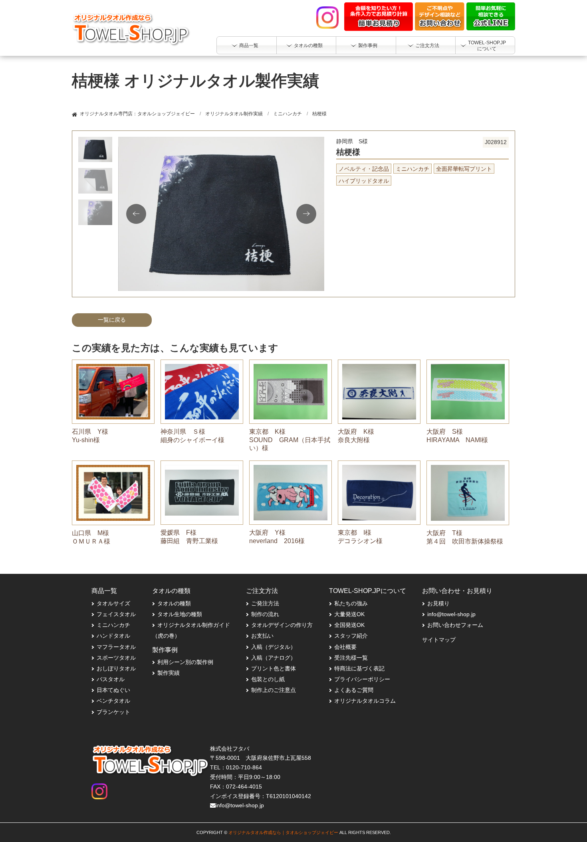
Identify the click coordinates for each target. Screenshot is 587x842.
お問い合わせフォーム (455, 625)
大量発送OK (349, 614)
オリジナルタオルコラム (365, 701)
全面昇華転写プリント (464, 169)
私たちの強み (351, 603)
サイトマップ (439, 639)
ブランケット (113, 712)
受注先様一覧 (351, 657)
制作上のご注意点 (273, 690)
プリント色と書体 (273, 668)
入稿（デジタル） (273, 647)
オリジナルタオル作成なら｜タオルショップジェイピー (283, 832)
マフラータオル (116, 647)
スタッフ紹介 (351, 635)
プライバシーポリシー (362, 679)
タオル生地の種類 (179, 614)
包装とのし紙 (268, 679)
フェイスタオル (116, 614)
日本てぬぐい (113, 690)
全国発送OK (349, 625)
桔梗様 (319, 114)
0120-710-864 (244, 767)
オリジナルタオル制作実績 (234, 114)
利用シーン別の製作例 (185, 662)
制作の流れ (265, 614)
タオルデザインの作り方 (282, 625)
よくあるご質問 (353, 690)
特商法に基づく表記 (359, 668)
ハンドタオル (113, 635)
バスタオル (111, 679)
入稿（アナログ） (273, 657)
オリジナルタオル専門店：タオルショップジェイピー (137, 114)
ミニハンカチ (287, 114)
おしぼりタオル (116, 668)
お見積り (438, 603)
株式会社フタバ (229, 748)
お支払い (262, 635)
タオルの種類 (174, 603)
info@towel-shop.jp (451, 614)
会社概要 (345, 647)
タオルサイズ (113, 603)
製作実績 (168, 673)
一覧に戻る (112, 319)
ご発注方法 (265, 603)
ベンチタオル (113, 701)
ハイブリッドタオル (364, 181)
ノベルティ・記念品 (364, 169)
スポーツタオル (116, 657)
